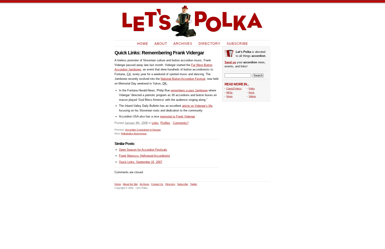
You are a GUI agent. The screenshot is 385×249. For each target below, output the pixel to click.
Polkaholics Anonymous (134, 133)
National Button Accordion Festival (183, 78)
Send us (230, 62)
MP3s (229, 92)
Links (155, 123)
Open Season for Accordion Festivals (143, 149)
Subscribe (237, 43)
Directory (209, 43)
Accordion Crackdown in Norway (143, 129)
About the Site (130, 184)
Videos (252, 96)
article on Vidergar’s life (197, 105)
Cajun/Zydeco (234, 88)
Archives (182, 43)
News (229, 96)
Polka (252, 88)
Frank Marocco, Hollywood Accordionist (144, 155)
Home (142, 43)
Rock (251, 92)
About (160, 43)
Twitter (193, 184)
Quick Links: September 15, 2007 (140, 162)
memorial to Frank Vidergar (177, 116)
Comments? (180, 123)
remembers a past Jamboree (189, 90)
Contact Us (157, 184)
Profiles (165, 123)
